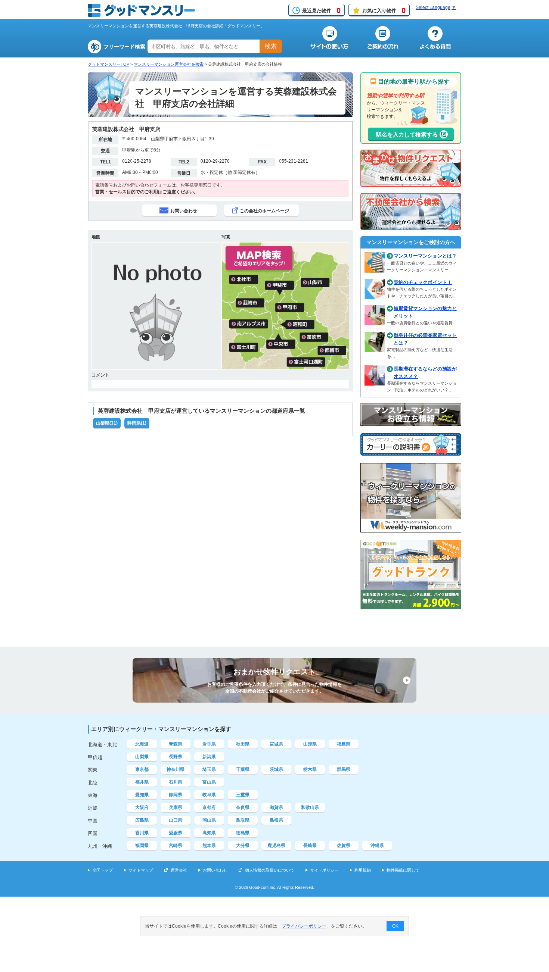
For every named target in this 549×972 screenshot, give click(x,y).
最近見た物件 (321, 10)
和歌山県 (310, 807)
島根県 (276, 820)
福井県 (142, 782)
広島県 (142, 820)
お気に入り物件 (384, 10)
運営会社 (179, 870)
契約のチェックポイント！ (423, 282)
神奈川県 (175, 769)
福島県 (343, 744)
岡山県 (209, 820)
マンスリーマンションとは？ (425, 256)
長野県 (175, 756)
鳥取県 (242, 820)
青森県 (175, 744)
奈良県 (242, 807)
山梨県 (142, 756)
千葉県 (242, 769)
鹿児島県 (276, 845)
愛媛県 (175, 832)
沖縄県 (377, 845)
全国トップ (102, 870)
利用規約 (362, 870)
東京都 (142, 769)
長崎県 (310, 845)
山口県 (175, 820)
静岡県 (175, 794)
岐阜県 (209, 794)
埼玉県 (209, 769)
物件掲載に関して (403, 870)
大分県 (242, 845)
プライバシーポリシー (304, 926)
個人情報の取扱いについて (269, 870)
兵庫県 (175, 807)
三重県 (242, 794)
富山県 (209, 782)
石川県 (175, 782)
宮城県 (276, 744)
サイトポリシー (324, 870)
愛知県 (142, 794)
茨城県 (276, 769)
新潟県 (209, 756)
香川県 (142, 832)
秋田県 (242, 744)
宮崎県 (175, 845)
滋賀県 (276, 807)
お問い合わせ (215, 870)
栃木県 (310, 769)
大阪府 (142, 807)
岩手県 (209, 744)
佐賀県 (343, 845)
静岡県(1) (136, 423)
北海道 (142, 744)
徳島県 (242, 832)
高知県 (209, 832)
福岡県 (142, 845)
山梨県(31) (107, 423)
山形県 (310, 744)
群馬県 (343, 769)
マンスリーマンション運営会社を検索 (169, 64)
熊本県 (209, 845)
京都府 (209, 807)
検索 (271, 46)
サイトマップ (140, 870)
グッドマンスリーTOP (108, 64)
